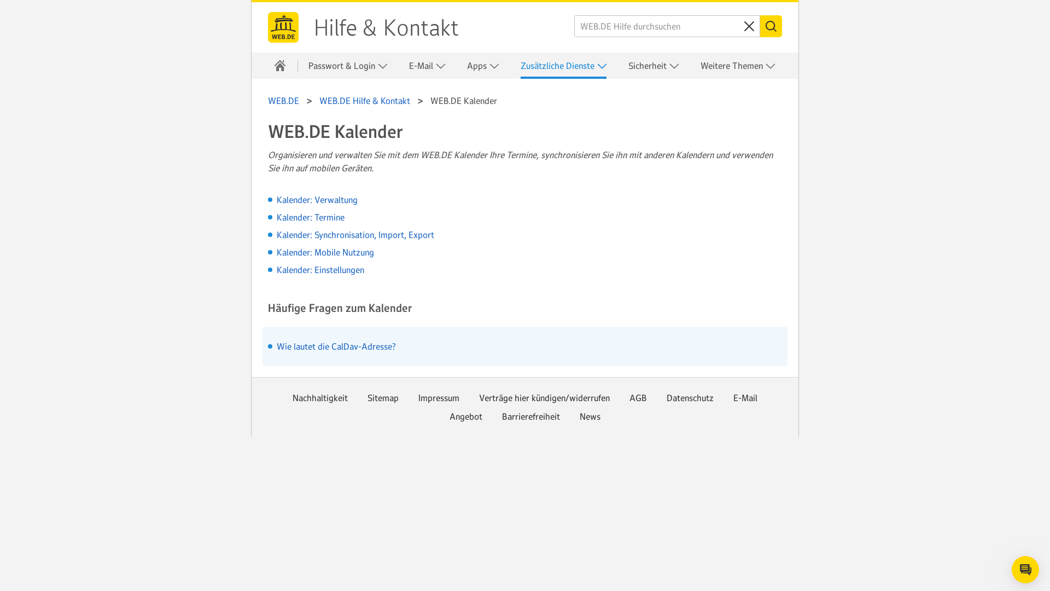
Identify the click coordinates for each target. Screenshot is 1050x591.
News (590, 416)
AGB (638, 397)
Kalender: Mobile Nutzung (325, 252)
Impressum (438, 397)
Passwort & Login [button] (342, 65)
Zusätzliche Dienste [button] (559, 65)
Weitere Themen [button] (733, 65)
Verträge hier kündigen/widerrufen (544, 397)
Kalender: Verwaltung (317, 199)
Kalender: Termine (311, 217)
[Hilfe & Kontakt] (280, 66)
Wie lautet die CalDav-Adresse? (336, 346)
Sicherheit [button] (648, 65)
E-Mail (745, 397)
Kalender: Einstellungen (320, 269)
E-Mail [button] (422, 65)
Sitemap (383, 397)
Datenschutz (690, 397)
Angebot (466, 416)
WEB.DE (283, 27)
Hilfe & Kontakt (386, 28)
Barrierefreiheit (531, 416)
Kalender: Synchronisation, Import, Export (355, 234)
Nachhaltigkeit (320, 397)
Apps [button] (478, 65)
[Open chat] (1025, 569)
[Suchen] (771, 26)
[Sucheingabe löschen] (749, 26)
